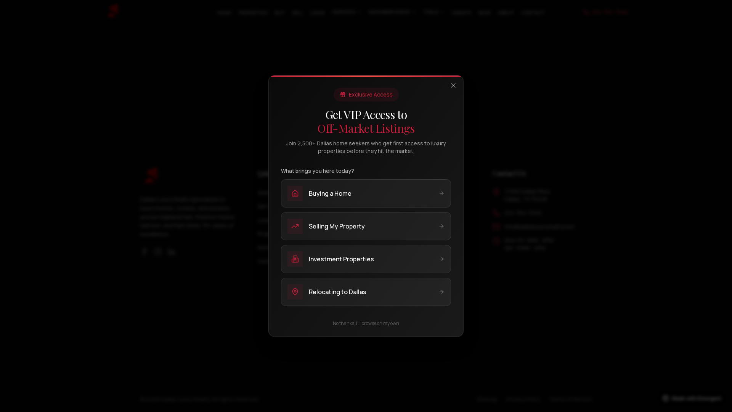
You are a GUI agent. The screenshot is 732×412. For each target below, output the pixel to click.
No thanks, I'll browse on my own (366, 323)
